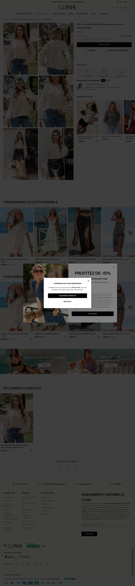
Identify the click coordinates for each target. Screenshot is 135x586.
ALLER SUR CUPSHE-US (67, 296)
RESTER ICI (67, 302)
